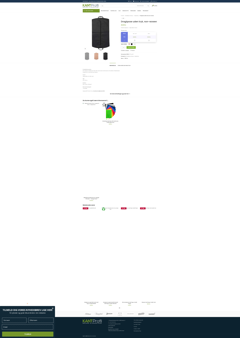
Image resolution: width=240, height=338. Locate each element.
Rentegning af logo (137, 330)
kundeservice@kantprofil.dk (99, 90)
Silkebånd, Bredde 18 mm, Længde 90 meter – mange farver (91, 198)
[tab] (113, 65)
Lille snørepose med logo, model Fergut (129, 303)
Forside (122, 15)
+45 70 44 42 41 (112, 322)
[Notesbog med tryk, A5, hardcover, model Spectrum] (110, 111)
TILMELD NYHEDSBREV (145, 1)
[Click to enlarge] (85, 48)
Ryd (135, 44)
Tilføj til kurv (131, 47)
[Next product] (124, 18)
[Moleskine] (130, 314)
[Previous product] (121, 18)
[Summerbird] (98, 314)
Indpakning (136, 15)
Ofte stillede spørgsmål (138, 320)
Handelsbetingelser (137, 322)
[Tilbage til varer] (123, 18)
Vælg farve (124, 44)
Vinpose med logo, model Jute (149, 302)
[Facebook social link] (124, 58)
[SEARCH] (148, 5)
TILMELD (27, 334)
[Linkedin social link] (127, 58)
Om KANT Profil (137, 324)
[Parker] (120, 314)
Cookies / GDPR (137, 328)
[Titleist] (88, 314)
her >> (128, 94)
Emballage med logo (129, 15)
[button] (27, 310)
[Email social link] (126, 58)
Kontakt (135, 326)
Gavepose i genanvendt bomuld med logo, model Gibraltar (110, 303)
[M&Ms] (141, 314)
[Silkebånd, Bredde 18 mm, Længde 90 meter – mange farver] (91, 150)
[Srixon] (109, 314)
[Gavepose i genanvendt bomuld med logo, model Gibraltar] (110, 254)
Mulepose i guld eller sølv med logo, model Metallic (91, 303)
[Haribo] (152, 314)
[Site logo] (90, 5)
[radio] (129, 44)
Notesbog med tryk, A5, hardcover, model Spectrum (110, 121)
